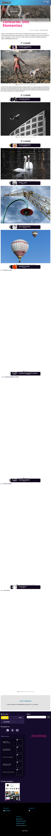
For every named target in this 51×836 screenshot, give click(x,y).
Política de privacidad (21, 821)
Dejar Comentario (44, 30)
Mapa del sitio (19, 819)
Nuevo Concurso (41, 37)
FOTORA (37, 30)
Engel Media (25, 830)
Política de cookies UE (21, 825)
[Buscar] (48, 717)
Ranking (8, 38)
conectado (20, 704)
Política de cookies (20, 823)
